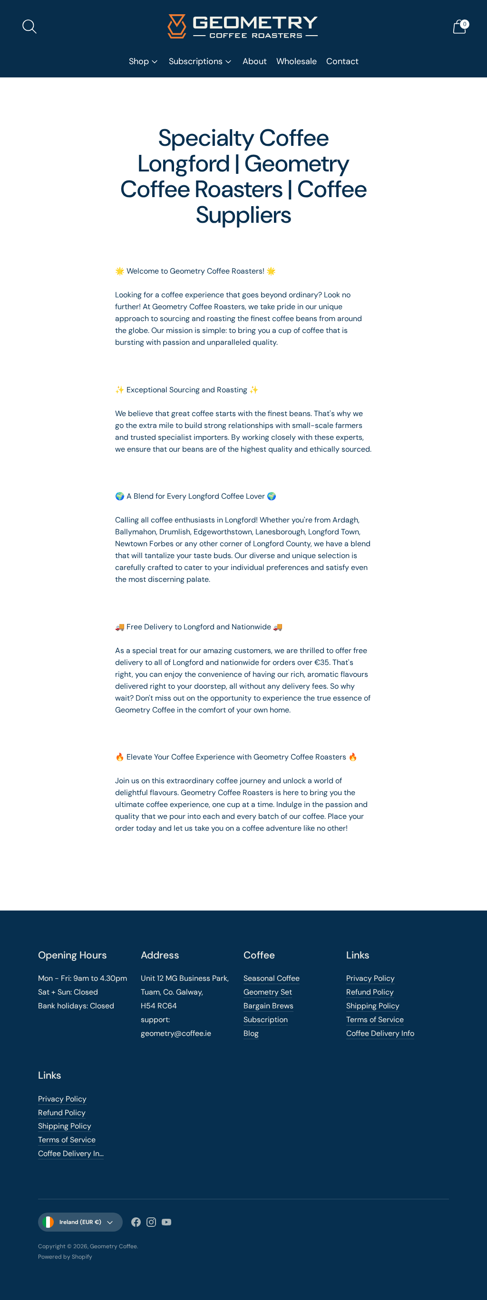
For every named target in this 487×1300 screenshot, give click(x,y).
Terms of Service (375, 1020)
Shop (139, 61)
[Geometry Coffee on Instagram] (151, 1224)
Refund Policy (370, 992)
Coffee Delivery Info (380, 1033)
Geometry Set (268, 992)
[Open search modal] (29, 26)
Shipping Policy (372, 1006)
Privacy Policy (370, 978)
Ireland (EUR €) (80, 1222)
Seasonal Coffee (272, 978)
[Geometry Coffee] (243, 26)
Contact (342, 61)
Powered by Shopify (65, 1257)
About (255, 61)
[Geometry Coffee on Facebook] (136, 1224)
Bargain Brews (268, 1006)
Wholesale (296, 61)
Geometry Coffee (113, 1246)
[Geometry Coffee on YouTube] (166, 1224)
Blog (251, 1033)
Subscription (266, 1020)
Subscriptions (196, 61)
